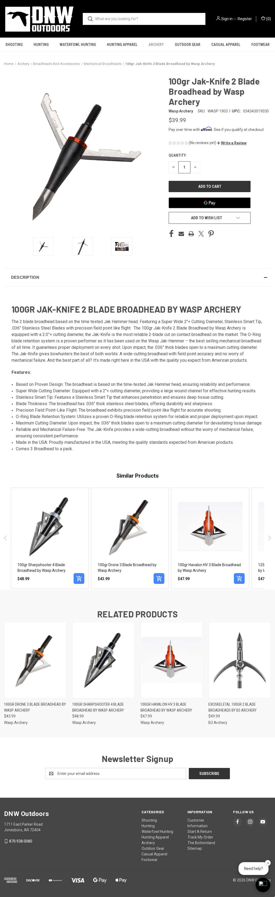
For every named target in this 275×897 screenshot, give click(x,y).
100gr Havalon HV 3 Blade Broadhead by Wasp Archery (166, 707)
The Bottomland (201, 843)
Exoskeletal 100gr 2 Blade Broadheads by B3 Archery (232, 707)
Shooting (14, 44)
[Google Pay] (210, 202)
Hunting (41, 44)
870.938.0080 (20, 841)
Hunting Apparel (122, 44)
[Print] (191, 233)
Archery (156, 44)
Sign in (227, 19)
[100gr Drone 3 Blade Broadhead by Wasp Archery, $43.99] (35, 660)
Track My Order (200, 837)
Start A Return (199, 831)
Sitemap (194, 848)
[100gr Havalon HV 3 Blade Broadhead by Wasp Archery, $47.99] (172, 660)
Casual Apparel (225, 44)
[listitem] (50, 538)
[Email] (181, 233)
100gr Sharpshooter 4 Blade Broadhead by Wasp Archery (98, 707)
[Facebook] (171, 233)
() (268, 19)
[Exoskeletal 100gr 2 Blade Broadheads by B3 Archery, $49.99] (239, 660)
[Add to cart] (79, 578)
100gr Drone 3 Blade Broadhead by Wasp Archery (35, 707)
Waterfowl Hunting (78, 44)
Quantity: (178, 155)
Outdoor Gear (187, 44)
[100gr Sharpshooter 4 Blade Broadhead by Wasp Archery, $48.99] (103, 660)
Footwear (260, 44)
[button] (232, 143)
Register (245, 19)
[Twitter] (201, 233)
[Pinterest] (211, 233)
